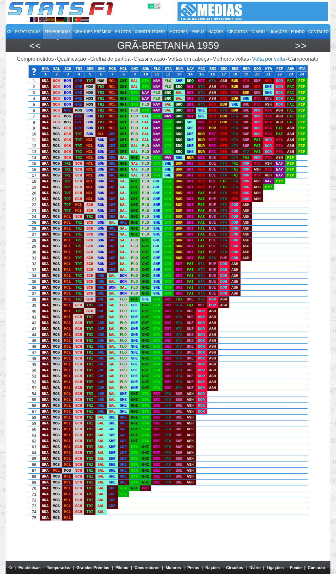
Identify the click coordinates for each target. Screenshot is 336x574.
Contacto (316, 567)
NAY (190, 69)
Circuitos (234, 567)
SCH (67, 69)
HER (246, 69)
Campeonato (303, 59)
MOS (112, 69)
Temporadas (58, 567)
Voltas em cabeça (188, 59)
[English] (43, 19)
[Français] (34, 19)
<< (35, 45)
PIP (279, 69)
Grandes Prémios (92, 567)
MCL (123, 69)
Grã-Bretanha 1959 (168, 45)
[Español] (51, 19)
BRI (212, 69)
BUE (235, 69)
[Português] (77, 19)
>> (301, 45)
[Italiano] (68, 19)
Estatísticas (29, 567)
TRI (78, 69)
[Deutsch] (60, 19)
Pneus (193, 567)
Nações (212, 567)
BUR (179, 69)
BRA (45, 69)
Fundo (296, 567)
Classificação (149, 59)
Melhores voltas (230, 59)
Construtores (147, 567)
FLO (157, 69)
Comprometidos (35, 59)
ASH (290, 69)
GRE (90, 69)
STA (168, 69)
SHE (101, 69)
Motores (173, 567)
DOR (257, 69)
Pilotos (122, 567)
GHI (134, 69)
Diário (255, 567)
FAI (201, 69)
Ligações (275, 567)
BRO (223, 69)
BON (145, 69)
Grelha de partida (110, 59)
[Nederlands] (85, 19)
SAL (56, 69)
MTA (302, 69)
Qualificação (72, 59)
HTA (268, 69)
